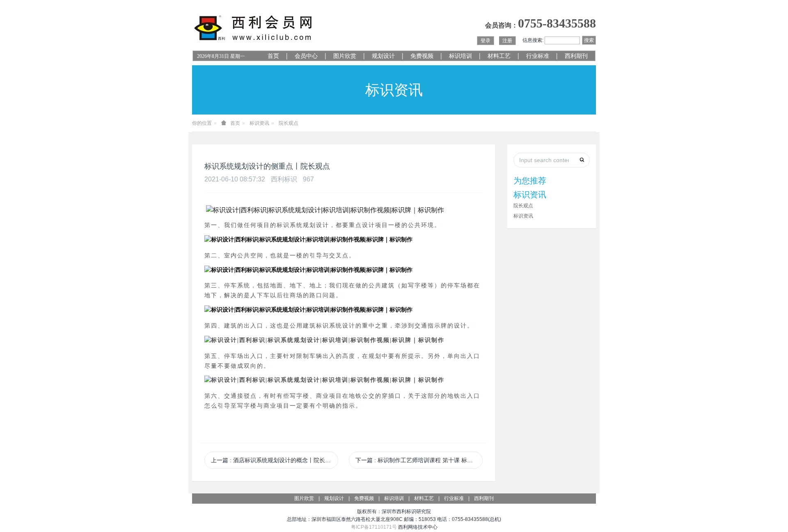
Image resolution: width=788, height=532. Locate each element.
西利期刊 (576, 56)
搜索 (589, 40)
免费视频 (421, 56)
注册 (507, 41)
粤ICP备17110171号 (374, 527)
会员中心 (306, 56)
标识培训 (460, 56)
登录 (485, 41)
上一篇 (274, 460)
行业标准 (537, 56)
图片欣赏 (344, 56)
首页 (273, 56)
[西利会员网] (253, 28)
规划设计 (383, 56)
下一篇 (419, 460)
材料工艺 (499, 56)
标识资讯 (259, 123)
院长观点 (288, 123)
